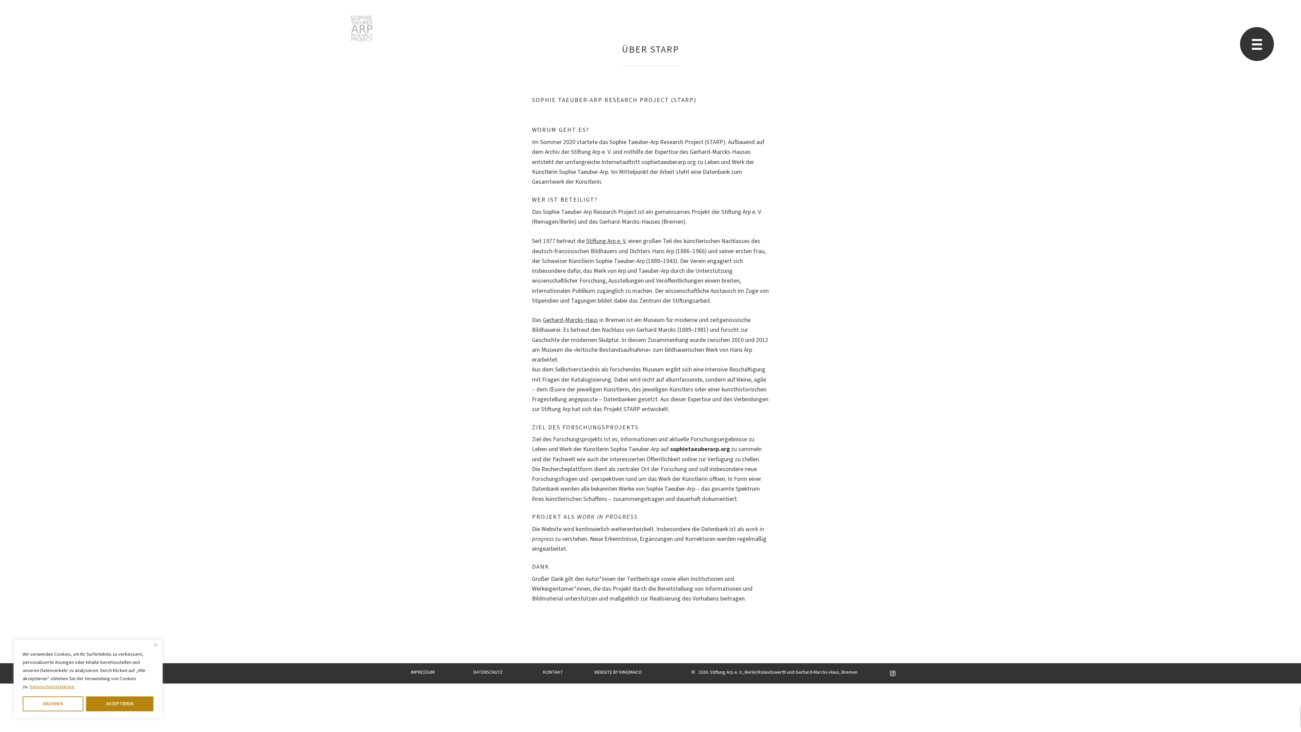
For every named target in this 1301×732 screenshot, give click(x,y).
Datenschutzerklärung (52, 687)
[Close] (155, 645)
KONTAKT (553, 672)
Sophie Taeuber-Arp (361, 29)
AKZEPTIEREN (119, 703)
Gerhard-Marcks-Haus (570, 320)
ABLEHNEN (53, 703)
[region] (88, 678)
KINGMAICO (630, 672)
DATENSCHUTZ (488, 672)
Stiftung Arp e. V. (606, 241)
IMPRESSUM (423, 672)
